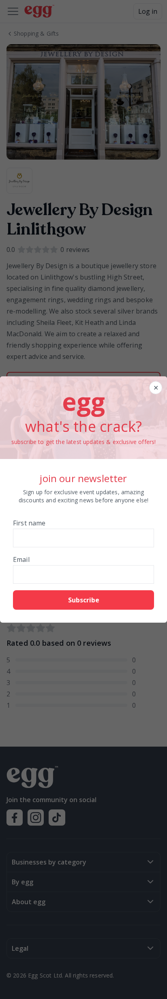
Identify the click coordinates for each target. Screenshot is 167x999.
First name (29, 523)
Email (21, 559)
